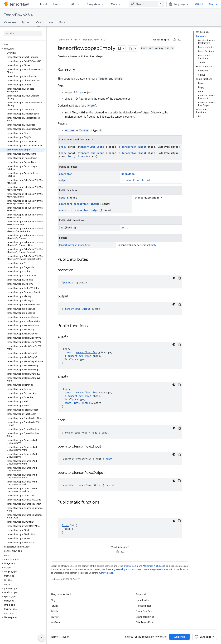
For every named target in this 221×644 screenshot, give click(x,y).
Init (62, 227)
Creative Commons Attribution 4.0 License (144, 566)
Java (50, 22)
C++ (38, 22)
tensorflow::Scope (91, 146)
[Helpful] (174, 39)
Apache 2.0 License (79, 569)
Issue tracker (143, 600)
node (62, 197)
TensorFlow (63, 39)
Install (43, 4)
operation (65, 174)
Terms (54, 636)
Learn (56, 4)
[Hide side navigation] (41, 637)
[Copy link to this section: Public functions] (91, 326)
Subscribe (179, 636)
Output (69, 130)
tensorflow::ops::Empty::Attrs (74, 245)
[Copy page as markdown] (130, 49)
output (63, 180)
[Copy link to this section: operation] (76, 270)
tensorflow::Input (134, 146)
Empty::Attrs (76, 156)
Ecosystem (93, 4)
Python (26, 22)
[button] (22, 49)
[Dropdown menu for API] (79, 4)
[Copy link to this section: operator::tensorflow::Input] (104, 447)
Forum (54, 605)
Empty (62, 146)
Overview (10, 22)
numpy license (106, 573)
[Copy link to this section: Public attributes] (91, 260)
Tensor (83, 130)
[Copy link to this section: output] (71, 297)
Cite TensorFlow (144, 622)
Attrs (91, 105)
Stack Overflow (144, 611)
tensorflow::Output (137, 180)
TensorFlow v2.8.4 (18, 15)
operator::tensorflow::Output (79, 210)
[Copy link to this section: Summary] (78, 70)
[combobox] (146, 4)
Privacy (65, 636)
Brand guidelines (145, 616)
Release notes (143, 605)
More (114, 4)
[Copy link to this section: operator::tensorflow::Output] (107, 473)
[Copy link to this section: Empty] (71, 337)
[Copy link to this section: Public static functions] (102, 502)
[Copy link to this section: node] (69, 420)
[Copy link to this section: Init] (66, 513)
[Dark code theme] (174, 278)
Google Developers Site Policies (125, 569)
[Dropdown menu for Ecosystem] (104, 4)
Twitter (55, 616)
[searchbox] (23, 33)
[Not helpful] (179, 39)
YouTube (55, 622)
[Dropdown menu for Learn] (64, 4)
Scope (80, 92)
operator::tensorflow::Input (78, 203)
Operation (128, 174)
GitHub (199, 4)
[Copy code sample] (179, 278)
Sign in (213, 4)
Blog (53, 600)
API (73, 4)
